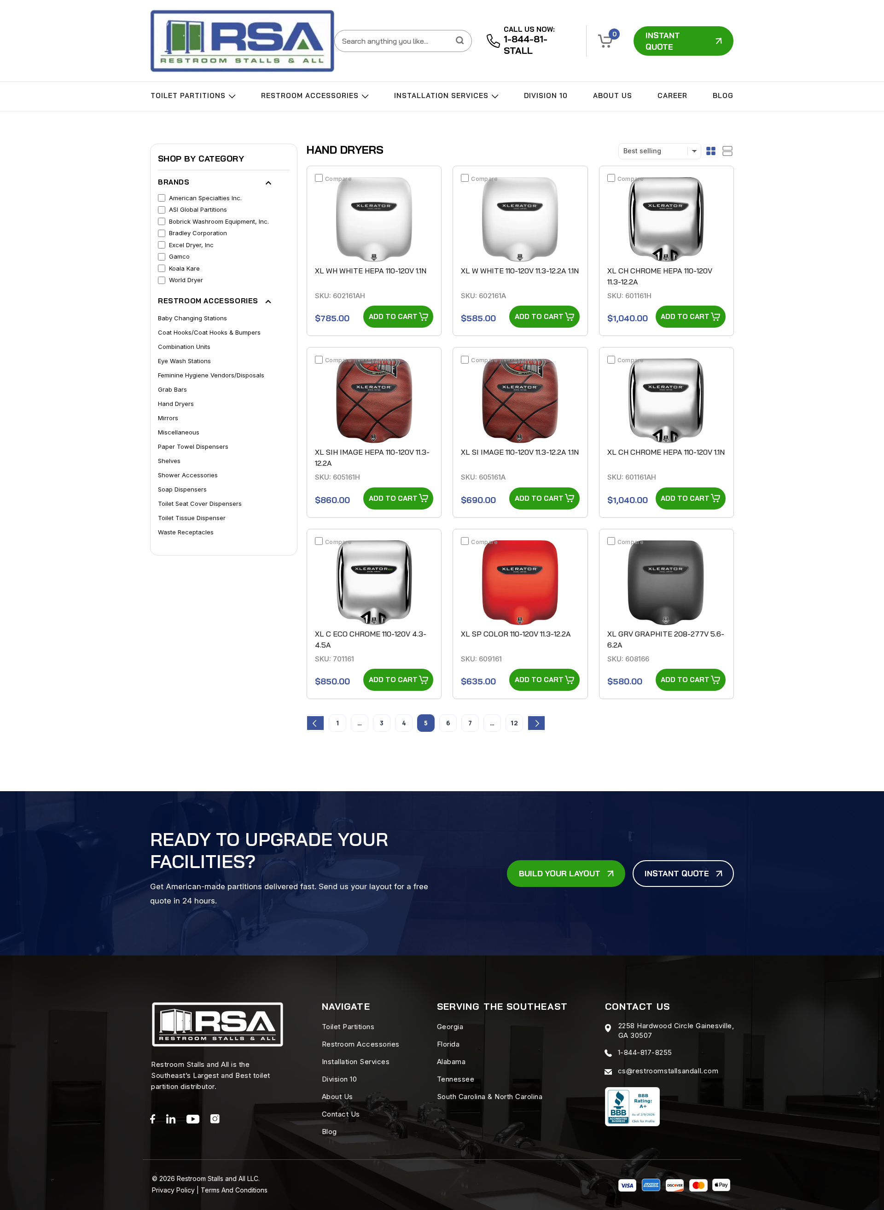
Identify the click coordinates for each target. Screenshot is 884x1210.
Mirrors (168, 418)
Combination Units (184, 346)
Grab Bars (172, 389)
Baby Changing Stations (192, 318)
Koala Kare (184, 268)
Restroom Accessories (311, 95)
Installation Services (442, 95)
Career (672, 95)
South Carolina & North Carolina (490, 1096)
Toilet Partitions (189, 95)
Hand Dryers (176, 403)
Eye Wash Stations (184, 361)
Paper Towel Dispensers (193, 446)
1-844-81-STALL (525, 44)
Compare (338, 178)
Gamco (179, 256)
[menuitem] (193, 97)
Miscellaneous (178, 432)
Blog (723, 95)
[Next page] (536, 723)
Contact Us (341, 1114)
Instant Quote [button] (663, 41)
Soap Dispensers (182, 489)
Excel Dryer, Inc (191, 245)
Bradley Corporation (198, 233)
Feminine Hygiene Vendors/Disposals (211, 375)
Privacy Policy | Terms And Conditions (210, 1190)
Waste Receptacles (186, 532)
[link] (242, 41)
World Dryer (186, 280)
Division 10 (546, 95)
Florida (448, 1044)
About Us (612, 95)
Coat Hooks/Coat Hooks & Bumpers (209, 332)
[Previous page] (315, 723)
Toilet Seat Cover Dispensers (200, 503)
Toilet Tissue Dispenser (192, 517)
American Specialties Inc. (205, 198)
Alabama (451, 1061)
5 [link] (426, 722)
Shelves (169, 460)
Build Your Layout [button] (559, 873)
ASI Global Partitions (198, 209)
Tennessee (456, 1079)
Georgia (450, 1026)
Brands (174, 182)
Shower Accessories (188, 475)
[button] (605, 41)
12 (514, 722)
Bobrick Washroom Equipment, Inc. (219, 221)
